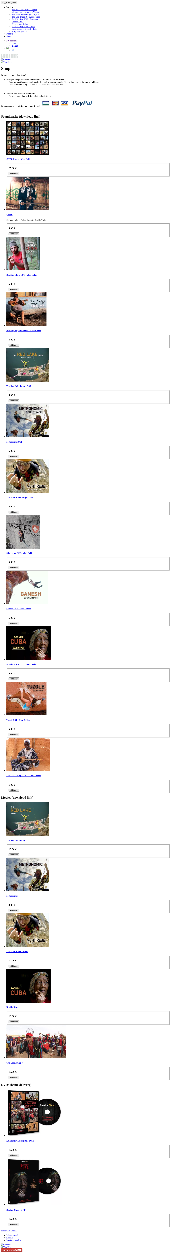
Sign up (15, 45)
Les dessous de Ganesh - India (24, 29)
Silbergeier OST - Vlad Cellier (20, 553)
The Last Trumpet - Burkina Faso (26, 17)
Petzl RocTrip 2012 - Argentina (25, 19)
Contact (9, 1238)
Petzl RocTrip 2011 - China (23, 26)
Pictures (9, 34)
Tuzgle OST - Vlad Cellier (18, 720)
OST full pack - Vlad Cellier (19, 159)
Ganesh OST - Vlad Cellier (18, 609)
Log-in (15, 43)
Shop (8, 36)
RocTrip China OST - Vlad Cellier (22, 275)
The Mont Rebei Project (17, 951)
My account (11, 41)
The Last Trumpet (14, 1063)
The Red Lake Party (15, 840)
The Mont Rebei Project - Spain (25, 14)
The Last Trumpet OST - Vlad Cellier (23, 775)
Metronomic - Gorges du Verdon (25, 12)
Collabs (9, 215)
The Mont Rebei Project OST (19, 497)
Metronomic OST (14, 442)
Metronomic (12, 896)
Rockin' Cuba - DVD (16, 1210)
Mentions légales (13, 1240)
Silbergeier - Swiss (20, 24)
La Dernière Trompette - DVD (20, 1141)
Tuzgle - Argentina (20, 31)
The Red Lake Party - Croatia (24, 9)
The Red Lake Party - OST (18, 386)
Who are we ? (12, 1235)
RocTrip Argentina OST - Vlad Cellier (23, 330)
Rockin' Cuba (17, 22)
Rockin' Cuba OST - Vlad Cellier (21, 664)
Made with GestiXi (9, 1231)
